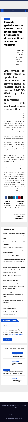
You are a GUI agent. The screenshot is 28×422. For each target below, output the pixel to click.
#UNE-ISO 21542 (19, 63)
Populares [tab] (13, 348)
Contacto (8, 411)
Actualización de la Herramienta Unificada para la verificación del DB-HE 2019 (13, 373)
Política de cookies (14, 414)
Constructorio (20, 50)
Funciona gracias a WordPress (9, 405)
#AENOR (20, 55)
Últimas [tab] (6, 348)
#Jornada (19, 57)
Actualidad (6, 369)
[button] (23, 10)
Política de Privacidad (17, 411)
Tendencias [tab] (21, 348)
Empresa (14, 378)
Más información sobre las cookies (14, 418)
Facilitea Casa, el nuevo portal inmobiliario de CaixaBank (17, 383)
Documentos (15, 361)
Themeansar (14, 407)
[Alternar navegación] (13, 10)
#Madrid (18, 59)
